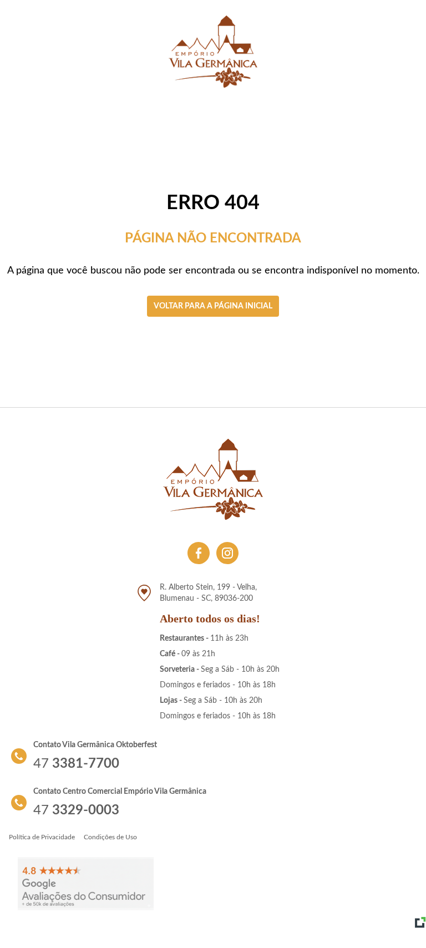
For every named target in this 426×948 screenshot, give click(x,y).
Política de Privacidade (42, 837)
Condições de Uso (110, 837)
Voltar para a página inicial (213, 306)
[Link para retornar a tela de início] (213, 52)
